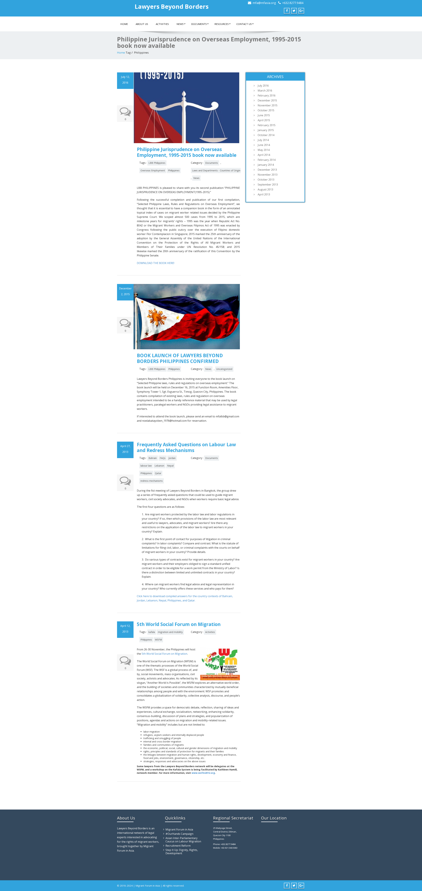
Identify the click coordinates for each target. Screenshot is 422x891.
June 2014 (264, 145)
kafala (152, 632)
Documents (199, 24)
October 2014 (266, 135)
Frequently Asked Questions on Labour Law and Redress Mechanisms (186, 447)
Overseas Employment (152, 170)
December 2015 (267, 100)
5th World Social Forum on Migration (179, 624)
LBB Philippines (157, 162)
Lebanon (159, 465)
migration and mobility (170, 632)
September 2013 (268, 184)
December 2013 (267, 169)
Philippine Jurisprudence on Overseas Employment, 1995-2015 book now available (186, 152)
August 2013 (265, 189)
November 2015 (267, 105)
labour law (146, 465)
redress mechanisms (151, 480)
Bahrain (153, 458)
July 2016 (263, 85)
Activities (162, 24)
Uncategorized (224, 369)
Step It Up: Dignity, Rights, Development (182, 851)
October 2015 (266, 110)
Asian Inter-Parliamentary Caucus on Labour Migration (183, 839)
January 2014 (266, 164)
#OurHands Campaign (179, 834)
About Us (142, 24)
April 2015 (264, 120)
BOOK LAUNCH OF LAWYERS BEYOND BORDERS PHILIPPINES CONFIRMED (180, 358)
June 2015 (264, 115)
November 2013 (267, 174)
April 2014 (264, 154)
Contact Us (244, 24)
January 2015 (266, 130)
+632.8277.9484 (292, 3)
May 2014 (264, 150)
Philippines (174, 170)
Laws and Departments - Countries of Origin (216, 170)
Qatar (158, 473)
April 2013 (264, 194)
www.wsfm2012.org (203, 772)
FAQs (163, 458)
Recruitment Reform (178, 845)
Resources (221, 24)
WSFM (158, 639)
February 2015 (266, 125)
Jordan (172, 458)
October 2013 (266, 179)
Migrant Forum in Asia (179, 829)
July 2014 (263, 140)
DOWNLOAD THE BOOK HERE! (155, 263)
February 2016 (266, 95)
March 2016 (265, 90)
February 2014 (266, 159)
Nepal (170, 465)
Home (124, 24)
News (180, 24)
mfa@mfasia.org (264, 3)
